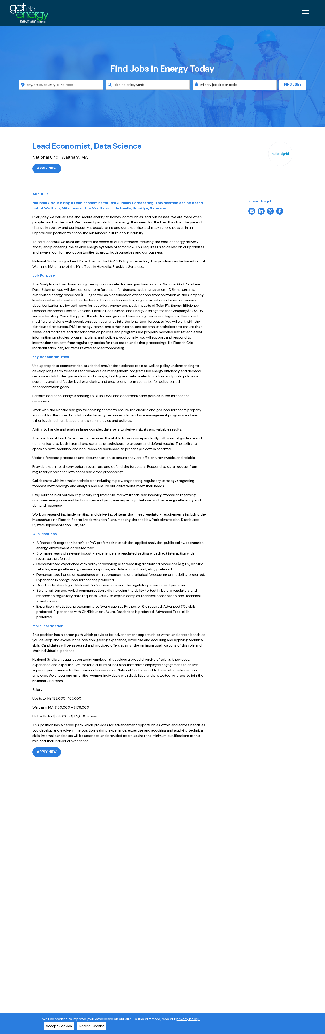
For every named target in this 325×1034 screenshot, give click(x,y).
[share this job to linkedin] (261, 211)
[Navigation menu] (305, 12)
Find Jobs (293, 84)
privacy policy (188, 1019)
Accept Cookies (59, 1026)
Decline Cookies (92, 1026)
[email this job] (251, 211)
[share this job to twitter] (270, 211)
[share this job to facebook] (279, 211)
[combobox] (61, 85)
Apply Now (47, 168)
